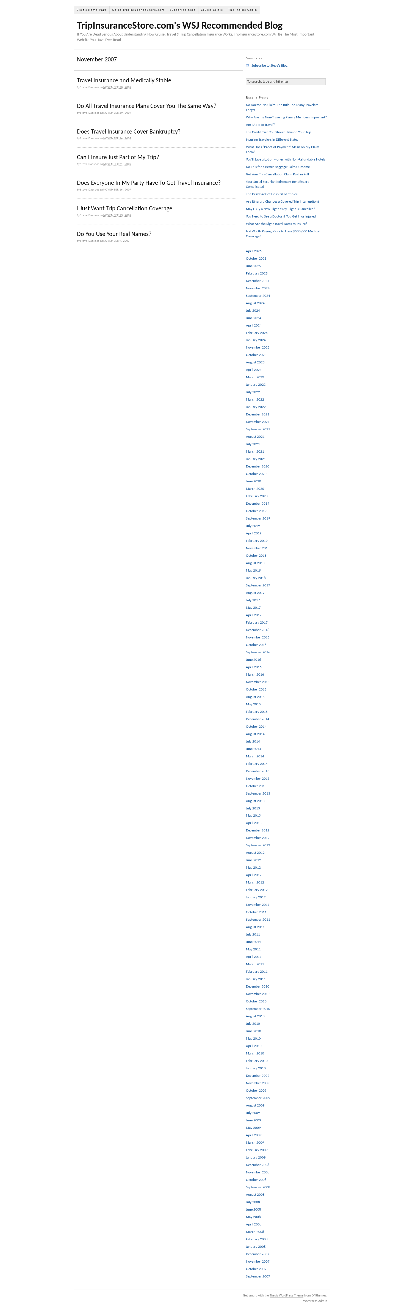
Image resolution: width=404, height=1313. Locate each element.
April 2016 (254, 667)
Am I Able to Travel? (260, 125)
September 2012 (258, 845)
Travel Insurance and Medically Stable (124, 81)
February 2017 (257, 622)
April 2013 (254, 823)
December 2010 (257, 986)
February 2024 (257, 333)
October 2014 (256, 726)
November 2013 (258, 779)
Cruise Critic (212, 10)
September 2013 (258, 793)
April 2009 (254, 1135)
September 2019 (258, 518)
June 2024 (253, 318)
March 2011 (255, 964)
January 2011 (256, 979)
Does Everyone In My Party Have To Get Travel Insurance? (149, 183)
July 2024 (253, 310)
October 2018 (256, 556)
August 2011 (255, 927)
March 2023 (255, 377)
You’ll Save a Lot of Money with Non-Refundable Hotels (285, 159)
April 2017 (254, 615)
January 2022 (256, 407)
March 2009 (255, 1143)
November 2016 (258, 637)
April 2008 (254, 1224)
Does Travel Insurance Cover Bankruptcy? (129, 132)
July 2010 (253, 1024)
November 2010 (258, 994)
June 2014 (253, 749)
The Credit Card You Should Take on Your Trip (278, 132)
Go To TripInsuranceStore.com (138, 10)
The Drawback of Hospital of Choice (272, 194)
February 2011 (257, 972)
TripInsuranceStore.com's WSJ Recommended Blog (180, 26)
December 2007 (257, 1254)
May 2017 (253, 608)
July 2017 (253, 600)
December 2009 (257, 1076)
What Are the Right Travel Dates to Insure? (276, 224)
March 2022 (255, 399)
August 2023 (255, 362)
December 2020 (257, 466)
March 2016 (255, 674)
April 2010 (254, 1046)
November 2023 (258, 347)
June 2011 (253, 942)
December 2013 (257, 771)
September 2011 (258, 919)
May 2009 (253, 1128)
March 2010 (255, 1053)
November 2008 (258, 1172)
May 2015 (253, 704)
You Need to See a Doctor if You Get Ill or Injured (281, 216)
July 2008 (253, 1202)
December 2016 (257, 630)
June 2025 (253, 266)
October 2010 (256, 1001)
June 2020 (253, 481)
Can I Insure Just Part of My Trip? (118, 157)
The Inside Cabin (242, 10)
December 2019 (257, 503)
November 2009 (258, 1083)
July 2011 (253, 934)
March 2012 (255, 882)
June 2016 (253, 660)
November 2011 (258, 905)
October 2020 (256, 474)
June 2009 (253, 1120)
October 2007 (256, 1269)
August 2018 (255, 563)
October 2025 (256, 258)
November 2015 (258, 682)
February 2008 (257, 1239)
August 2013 (255, 801)
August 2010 (255, 1016)
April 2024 (254, 325)
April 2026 (254, 251)
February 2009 (257, 1150)
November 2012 (258, 838)
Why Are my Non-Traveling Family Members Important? (286, 117)
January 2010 (256, 1068)
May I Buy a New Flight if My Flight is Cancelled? (280, 209)
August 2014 (255, 734)
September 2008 (258, 1187)
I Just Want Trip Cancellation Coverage (124, 209)
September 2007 (258, 1276)
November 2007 (258, 1261)
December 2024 (257, 281)
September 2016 (258, 652)
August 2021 (255, 437)
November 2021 (258, 422)
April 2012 (254, 875)
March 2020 (255, 489)
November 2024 (258, 288)
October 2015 (256, 689)
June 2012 (253, 860)
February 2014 (257, 764)
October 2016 (256, 645)
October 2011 (256, 912)
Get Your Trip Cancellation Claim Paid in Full (277, 174)
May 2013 (253, 815)
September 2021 (258, 429)
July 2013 (253, 808)
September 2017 (258, 585)
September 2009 (258, 1098)
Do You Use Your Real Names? (114, 234)
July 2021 (253, 444)
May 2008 (253, 1217)
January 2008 (256, 1247)
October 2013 (256, 786)
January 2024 (256, 340)
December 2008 (257, 1165)
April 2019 (254, 533)
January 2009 (256, 1157)
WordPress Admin (315, 1301)
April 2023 (254, 370)
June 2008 (253, 1209)
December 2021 (257, 414)
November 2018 (258, 548)
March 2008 (255, 1232)
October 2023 (256, 355)
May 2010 (253, 1038)
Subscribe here (183, 10)
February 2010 (257, 1061)
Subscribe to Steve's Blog (269, 65)
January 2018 (256, 578)
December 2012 (257, 830)
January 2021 (256, 459)
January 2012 (256, 897)
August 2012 (255, 853)
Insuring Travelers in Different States (272, 140)
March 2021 (255, 451)
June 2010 (253, 1031)
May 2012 (253, 867)
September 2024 (258, 296)
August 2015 (255, 697)
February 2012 (257, 890)
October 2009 (256, 1090)
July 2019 (253, 526)
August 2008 (255, 1195)
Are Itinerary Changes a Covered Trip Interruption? (282, 201)
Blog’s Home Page (92, 10)
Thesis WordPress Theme (286, 1295)
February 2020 (257, 496)
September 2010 (258, 1009)
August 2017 (255, 593)
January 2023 (256, 385)
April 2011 (254, 957)
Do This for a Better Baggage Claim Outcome (278, 167)
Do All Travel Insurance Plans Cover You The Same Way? (146, 106)
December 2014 (257, 719)
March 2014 (255, 756)
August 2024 (255, 303)
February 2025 (257, 273)
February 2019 (257, 541)
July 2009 (253, 1113)
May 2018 (253, 570)
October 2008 (256, 1180)
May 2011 (253, 949)
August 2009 (255, 1105)
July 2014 (253, 741)
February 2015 (257, 712)
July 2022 (253, 392)
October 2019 (256, 511)
